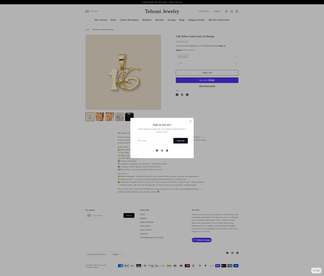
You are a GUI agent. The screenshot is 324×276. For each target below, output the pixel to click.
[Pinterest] (167, 150)
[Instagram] (162, 150)
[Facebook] (156, 150)
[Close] (190, 121)
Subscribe (181, 141)
